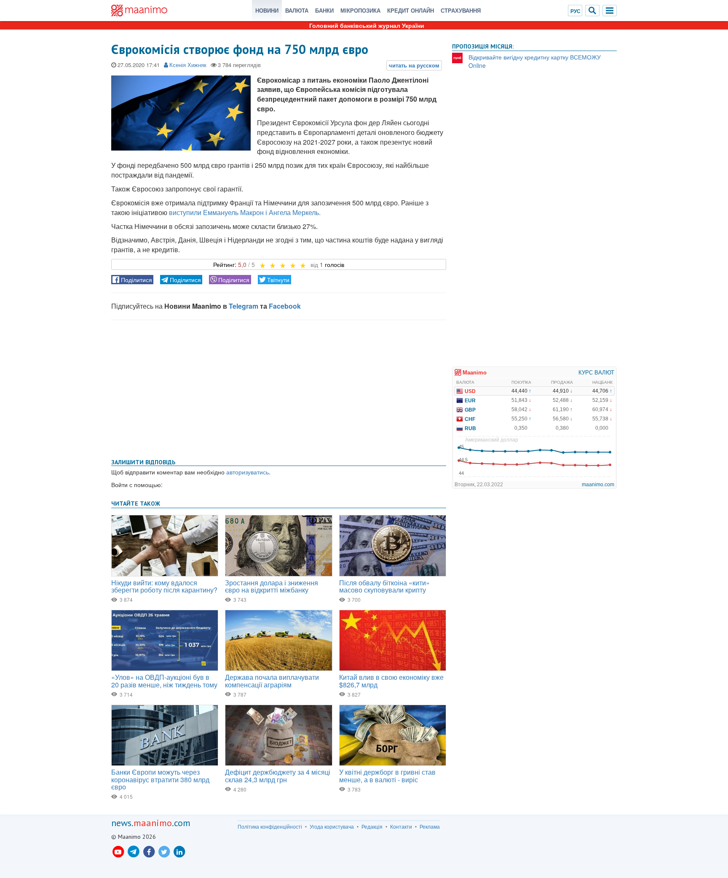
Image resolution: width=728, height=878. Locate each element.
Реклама (430, 826)
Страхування (461, 10)
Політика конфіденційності (270, 826)
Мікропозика (360, 10)
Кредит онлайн (410, 10)
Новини (266, 10)
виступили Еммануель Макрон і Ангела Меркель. (245, 212)
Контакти (401, 826)
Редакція (372, 826)
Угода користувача (332, 826)
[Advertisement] (278, 388)
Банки (324, 10)
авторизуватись (247, 472)
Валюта (296, 10)
